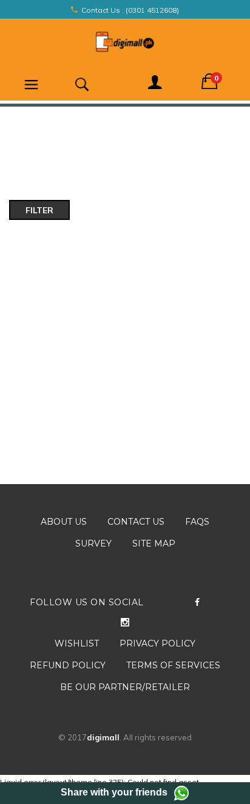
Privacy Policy (157, 643)
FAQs (197, 521)
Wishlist (77, 643)
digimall (103, 737)
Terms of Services (173, 665)
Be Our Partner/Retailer (125, 687)
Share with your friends (114, 792)
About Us (64, 521)
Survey (93, 543)
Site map (153, 543)
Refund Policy (68, 665)
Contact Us (135, 521)
